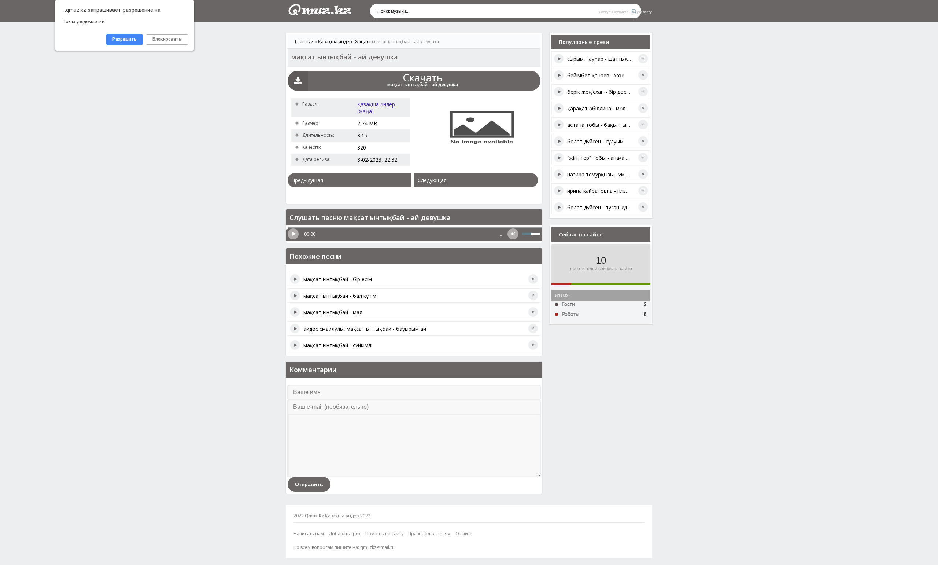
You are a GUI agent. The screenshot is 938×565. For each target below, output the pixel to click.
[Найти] (634, 11)
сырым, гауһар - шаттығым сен (605, 58)
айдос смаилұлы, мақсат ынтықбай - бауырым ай (364, 328)
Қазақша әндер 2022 (347, 516)
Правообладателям (429, 534)
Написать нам (308, 534)
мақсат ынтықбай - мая (332, 312)
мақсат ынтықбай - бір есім (337, 279)
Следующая (432, 180)
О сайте (463, 534)
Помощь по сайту (384, 534)
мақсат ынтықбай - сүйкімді (337, 345)
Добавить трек (345, 534)
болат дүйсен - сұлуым (595, 141)
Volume (512, 233)
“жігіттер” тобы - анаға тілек (602, 157)
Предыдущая (307, 180)
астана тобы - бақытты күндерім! (608, 124)
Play (293, 233)
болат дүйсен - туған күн (598, 207)
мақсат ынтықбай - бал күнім (339, 295)
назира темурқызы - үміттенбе (605, 174)
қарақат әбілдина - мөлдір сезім (607, 108)
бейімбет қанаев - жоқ (595, 75)
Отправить (309, 484)
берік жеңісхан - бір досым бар (605, 91)
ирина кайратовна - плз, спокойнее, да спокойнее (629, 190)
